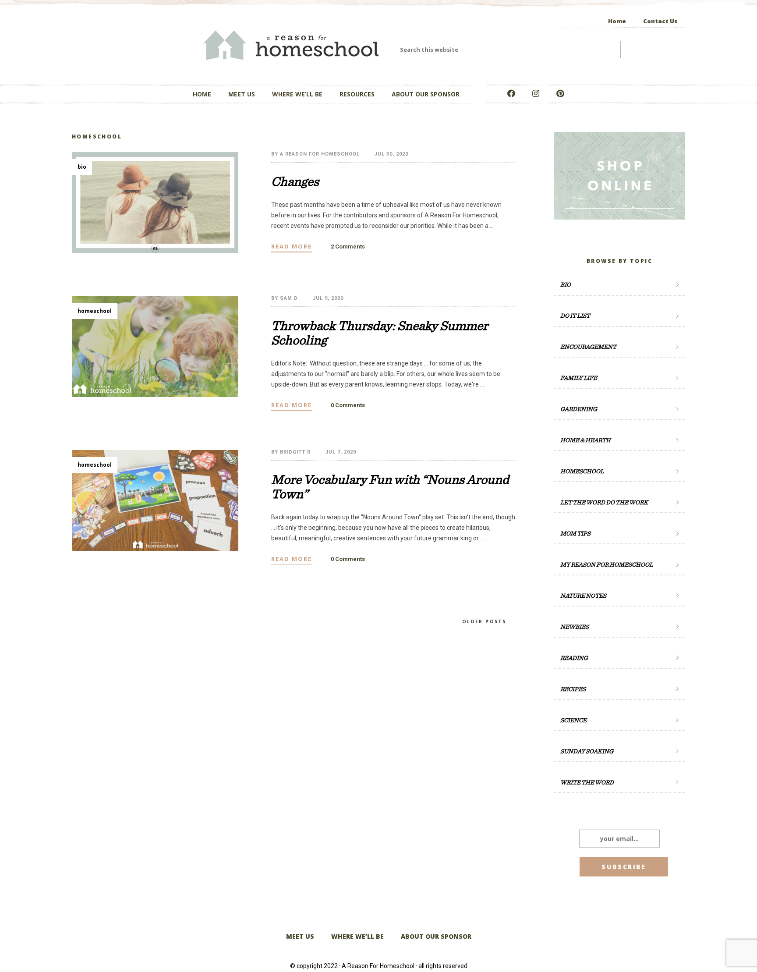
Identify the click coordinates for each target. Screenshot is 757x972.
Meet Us (300, 936)
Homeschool (95, 311)
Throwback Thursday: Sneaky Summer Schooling (379, 332)
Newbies (574, 626)
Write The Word (587, 782)
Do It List (575, 315)
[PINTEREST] (560, 94)
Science (573, 720)
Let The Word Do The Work (604, 502)
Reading (574, 657)
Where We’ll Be (357, 936)
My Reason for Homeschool (606, 564)
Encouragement (588, 346)
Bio (82, 166)
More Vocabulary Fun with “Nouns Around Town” (390, 486)
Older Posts (485, 621)
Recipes (573, 688)
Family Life (578, 377)
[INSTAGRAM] (535, 94)
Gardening (578, 408)
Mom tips (575, 533)
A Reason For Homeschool (290, 45)
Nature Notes (583, 595)
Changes (295, 181)
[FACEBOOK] (511, 94)
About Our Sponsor (436, 936)
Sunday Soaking (586, 751)
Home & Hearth (585, 439)
